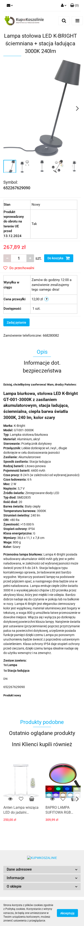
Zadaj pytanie (16, 322)
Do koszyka (55, 258)
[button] (42, 869)
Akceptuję (67, 913)
